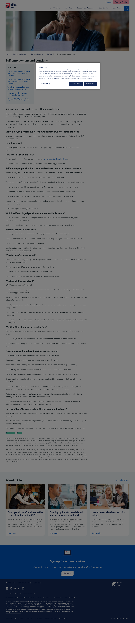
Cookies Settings (45, 83)
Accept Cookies (90, 83)
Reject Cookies (76, 83)
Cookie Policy (53, 78)
